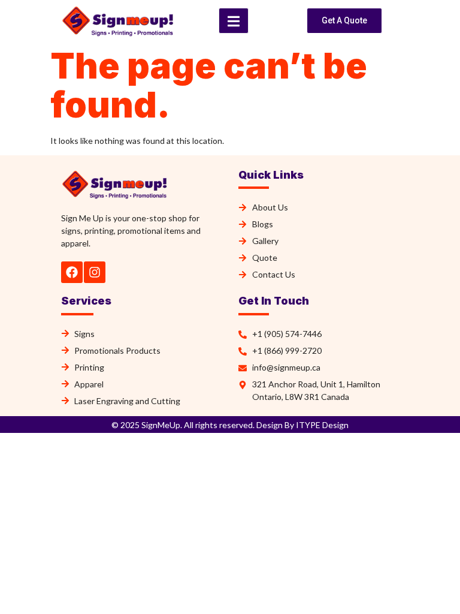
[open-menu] (234, 21)
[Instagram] (94, 272)
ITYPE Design (321, 425)
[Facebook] (72, 272)
